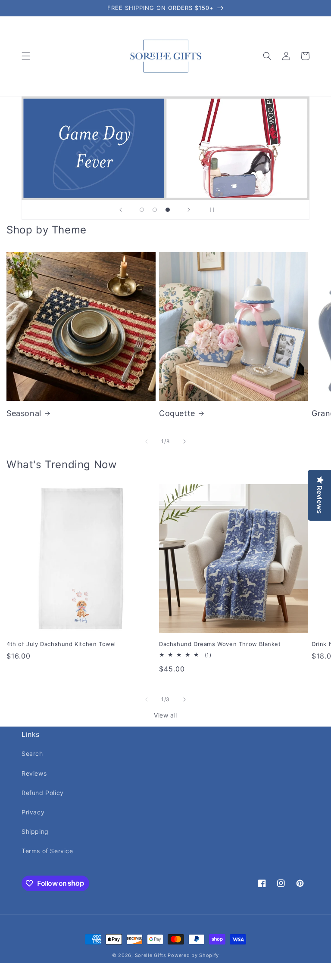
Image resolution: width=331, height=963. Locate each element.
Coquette (177, 413)
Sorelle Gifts (150, 955)
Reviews (34, 773)
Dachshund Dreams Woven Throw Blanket (220, 643)
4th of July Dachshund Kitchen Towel (61, 643)
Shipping (35, 831)
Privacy (33, 812)
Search (32, 753)
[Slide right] (184, 441)
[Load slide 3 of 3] (167, 209)
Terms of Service (47, 850)
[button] (25, 56)
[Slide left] (146, 441)
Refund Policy (43, 792)
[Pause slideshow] (210, 209)
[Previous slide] (120, 209)
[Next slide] (188, 209)
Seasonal (23, 413)
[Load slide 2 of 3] (154, 209)
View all (165, 715)
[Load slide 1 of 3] (141, 209)
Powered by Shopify (193, 955)
